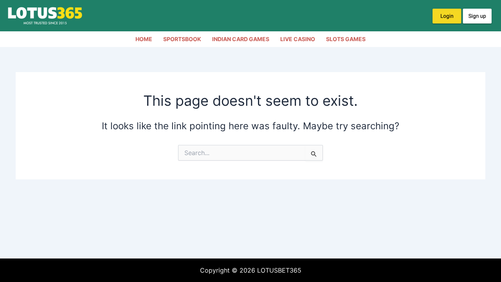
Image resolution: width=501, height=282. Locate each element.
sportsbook (182, 39)
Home (143, 39)
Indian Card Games (240, 39)
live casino (297, 39)
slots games (346, 39)
